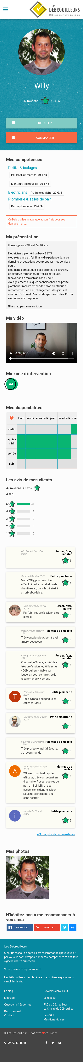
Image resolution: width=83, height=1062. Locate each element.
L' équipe (9, 998)
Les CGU (49, 1015)
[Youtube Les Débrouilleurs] (60, 1043)
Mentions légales (54, 1019)
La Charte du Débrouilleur (59, 1008)
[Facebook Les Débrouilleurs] (46, 1043)
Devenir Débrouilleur (56, 991)
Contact (9, 1015)
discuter (31, 123)
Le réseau (50, 998)
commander (32, 138)
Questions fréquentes (17, 1004)
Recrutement (12, 1011)
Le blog (8, 991)
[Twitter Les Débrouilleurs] (53, 1043)
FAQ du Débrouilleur (55, 1004)
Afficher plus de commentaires (56, 834)
